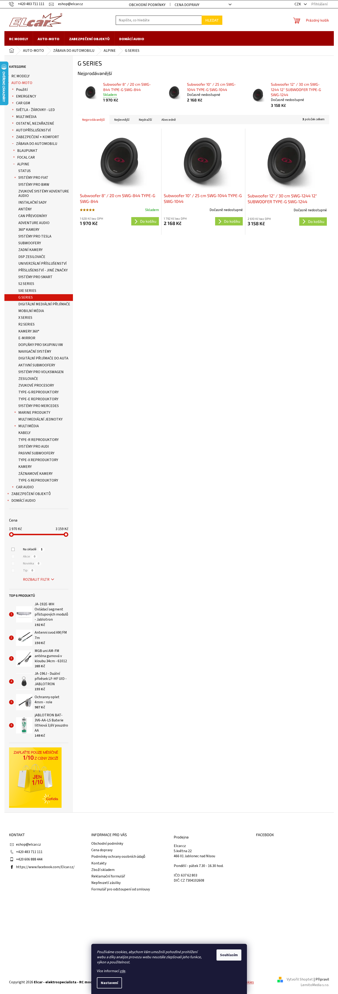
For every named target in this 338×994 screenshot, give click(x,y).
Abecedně (168, 119)
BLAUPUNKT (27, 150)
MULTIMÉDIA (26, 116)
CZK (298, 4)
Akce (29, 556)
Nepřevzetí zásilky (106, 882)
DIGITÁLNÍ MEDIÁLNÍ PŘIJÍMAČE (44, 304)
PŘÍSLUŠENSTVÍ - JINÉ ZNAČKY (43, 270)
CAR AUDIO (25, 487)
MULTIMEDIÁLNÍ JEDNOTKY (40, 419)
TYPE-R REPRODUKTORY (38, 439)
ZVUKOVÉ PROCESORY (36, 385)
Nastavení (109, 982)
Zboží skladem (103, 869)
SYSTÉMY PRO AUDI (33, 446)
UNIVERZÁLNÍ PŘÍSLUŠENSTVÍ (42, 263)
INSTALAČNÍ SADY (32, 202)
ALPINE (23, 164)
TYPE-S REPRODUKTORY (38, 480)
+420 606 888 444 (29, 859)
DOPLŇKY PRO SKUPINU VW (40, 344)
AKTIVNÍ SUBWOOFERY (36, 365)
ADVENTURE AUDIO (33, 222)
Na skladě (33, 549)
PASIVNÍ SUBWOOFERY (36, 453)
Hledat (212, 20)
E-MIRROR (26, 338)
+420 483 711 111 (29, 851)
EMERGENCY (26, 96)
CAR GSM (23, 103)
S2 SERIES (26, 283)
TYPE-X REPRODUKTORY (38, 460)
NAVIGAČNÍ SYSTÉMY (34, 351)
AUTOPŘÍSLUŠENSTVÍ (33, 130)
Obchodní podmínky (147, 4)
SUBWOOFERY (29, 243)
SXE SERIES (27, 290)
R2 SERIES (26, 324)
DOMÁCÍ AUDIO (23, 500)
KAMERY (25, 466)
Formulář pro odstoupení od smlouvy (120, 889)
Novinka (31, 563)
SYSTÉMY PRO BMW (33, 184)
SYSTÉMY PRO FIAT (33, 177)
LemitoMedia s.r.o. (315, 984)
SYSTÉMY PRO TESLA (34, 236)
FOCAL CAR (26, 157)
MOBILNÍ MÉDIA (31, 310)
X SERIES (25, 317)
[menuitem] (18, 39)
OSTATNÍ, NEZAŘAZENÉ (35, 123)
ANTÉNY (25, 209)
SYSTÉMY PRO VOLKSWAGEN (41, 372)
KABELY (24, 432)
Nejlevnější (121, 119)
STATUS (24, 170)
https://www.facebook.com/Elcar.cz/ (45, 867)
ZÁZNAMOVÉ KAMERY (35, 473)
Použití (22, 89)
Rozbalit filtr (36, 579)
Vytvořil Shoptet (300, 979)
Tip (28, 570)
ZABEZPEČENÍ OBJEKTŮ (31, 493)
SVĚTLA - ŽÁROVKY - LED (35, 109)
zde (122, 971)
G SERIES (25, 297)
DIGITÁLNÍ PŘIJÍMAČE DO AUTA (43, 358)
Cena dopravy (187, 4)
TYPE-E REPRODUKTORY (38, 399)
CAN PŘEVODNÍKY (32, 215)
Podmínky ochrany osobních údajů (118, 856)
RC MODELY (20, 76)
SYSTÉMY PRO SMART (35, 277)
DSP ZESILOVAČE (31, 256)
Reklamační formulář (108, 876)
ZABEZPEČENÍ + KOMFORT (37, 137)
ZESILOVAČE (28, 378)
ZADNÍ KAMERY (30, 249)
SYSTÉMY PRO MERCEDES (38, 405)
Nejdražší (145, 119)
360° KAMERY (28, 229)
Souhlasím (229, 955)
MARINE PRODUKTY (34, 412)
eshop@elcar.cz (28, 844)
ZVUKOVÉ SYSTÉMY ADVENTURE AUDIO (43, 193)
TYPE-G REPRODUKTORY (38, 392)
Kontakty (98, 863)
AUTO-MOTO (21, 82)
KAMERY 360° (28, 331)
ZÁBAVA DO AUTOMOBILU (36, 143)
